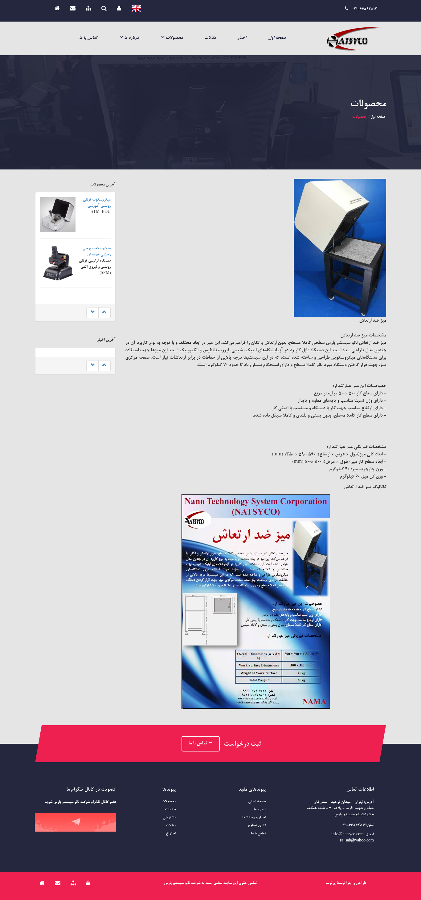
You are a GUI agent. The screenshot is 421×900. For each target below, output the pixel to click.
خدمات (170, 810)
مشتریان (169, 818)
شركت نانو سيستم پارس (182, 883)
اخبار (241, 38)
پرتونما (330, 883)
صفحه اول (277, 38)
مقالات (210, 38)
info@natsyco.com (347, 835)
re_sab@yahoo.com (357, 841)
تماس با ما (88, 38)
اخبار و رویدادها (254, 818)
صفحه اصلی (257, 802)
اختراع (171, 834)
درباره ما (131, 38)
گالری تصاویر (256, 826)
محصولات (174, 38)
